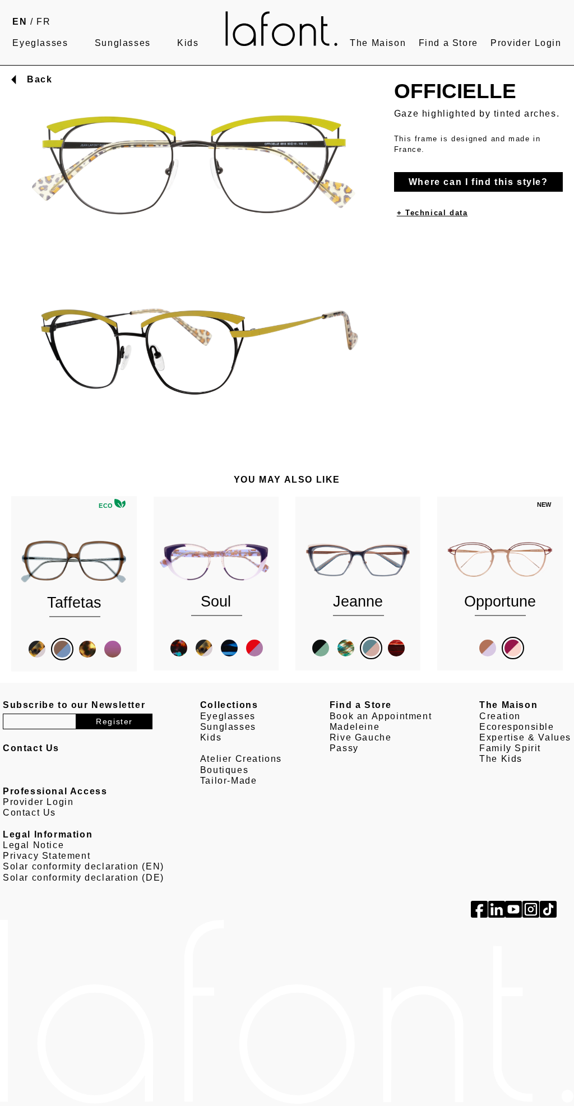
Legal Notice (33, 845)
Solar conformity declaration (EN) (83, 866)
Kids (187, 43)
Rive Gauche (361, 737)
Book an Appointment (381, 716)
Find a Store (448, 43)
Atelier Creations (241, 758)
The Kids (500, 758)
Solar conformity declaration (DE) (83, 877)
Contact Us (29, 812)
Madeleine (354, 727)
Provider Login (525, 43)
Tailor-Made (228, 780)
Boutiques (224, 770)
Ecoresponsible (516, 727)
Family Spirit (510, 748)
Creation (500, 716)
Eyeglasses (40, 43)
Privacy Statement (46, 855)
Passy (344, 748)
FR (43, 21)
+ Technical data (432, 213)
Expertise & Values (525, 737)
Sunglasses (123, 43)
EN (19, 21)
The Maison (378, 43)
